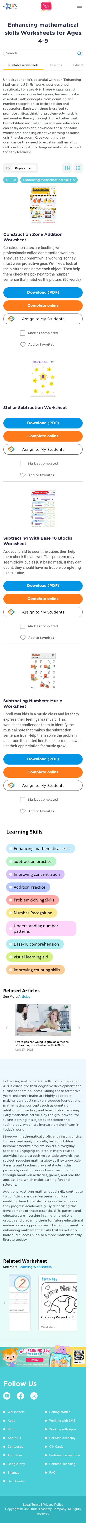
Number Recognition (33, 913)
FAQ (52, 1472)
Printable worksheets (23, 65)
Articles (24, 997)
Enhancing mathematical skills (42, 848)
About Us (14, 1438)
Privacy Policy (53, 1504)
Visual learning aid (31, 957)
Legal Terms (31, 1504)
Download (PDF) (43, 293)
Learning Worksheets (35, 1267)
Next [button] (79, 1028)
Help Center (16, 1481)
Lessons (56, 65)
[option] (43, 1028)
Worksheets (16, 1412)
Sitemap (13, 1472)
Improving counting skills (37, 970)
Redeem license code (64, 1455)
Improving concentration (37, 874)
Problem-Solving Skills (34, 900)
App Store (15, 1455)
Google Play (16, 1464)
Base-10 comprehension (36, 944)
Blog (11, 1429)
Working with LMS (62, 1420)
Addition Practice (30, 887)
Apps (11, 1420)
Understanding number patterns (36, 928)
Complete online (43, 306)
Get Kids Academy (62, 1438)
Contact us (15, 1446)
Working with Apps (62, 1429)
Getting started (60, 1412)
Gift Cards (56, 1446)
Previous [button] (7, 1028)
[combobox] (24, 168)
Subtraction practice (33, 861)
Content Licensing (62, 1464)
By (8, 168)
